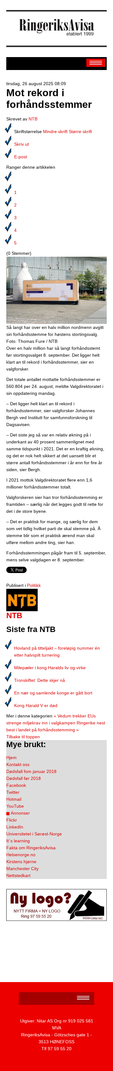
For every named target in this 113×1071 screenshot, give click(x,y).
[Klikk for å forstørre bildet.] (56, 289)
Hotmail (13, 799)
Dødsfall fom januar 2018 (31, 771)
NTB (33, 118)
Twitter (12, 792)
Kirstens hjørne (21, 861)
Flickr (11, 819)
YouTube (15, 806)
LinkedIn (14, 826)
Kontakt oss (18, 764)
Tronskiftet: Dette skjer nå (39, 680)
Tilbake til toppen (23, 736)
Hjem (11, 757)
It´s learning (18, 840)
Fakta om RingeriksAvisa (31, 847)
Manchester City (22, 868)
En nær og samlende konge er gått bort (53, 692)
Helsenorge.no (20, 854)
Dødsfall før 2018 (23, 778)
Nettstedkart (18, 875)
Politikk (34, 585)
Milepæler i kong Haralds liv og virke (50, 667)
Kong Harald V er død (35, 705)
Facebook (16, 785)
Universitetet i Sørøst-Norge (34, 833)
